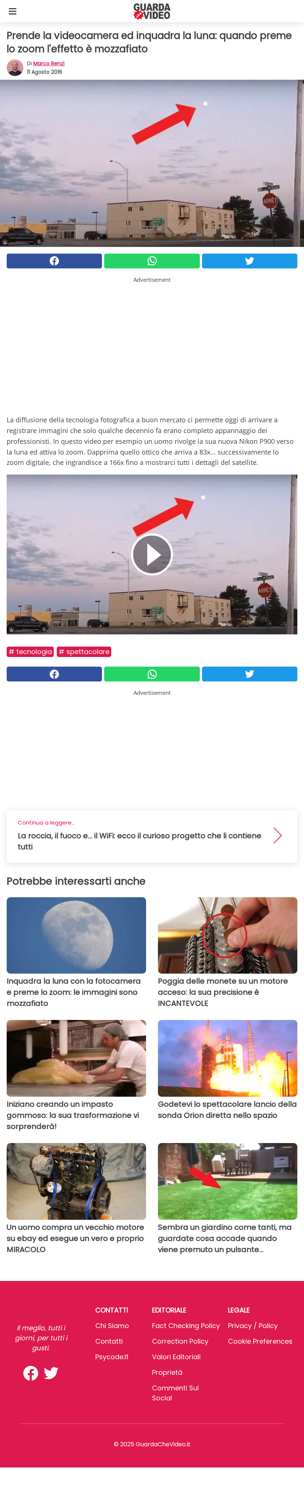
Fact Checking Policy (186, 1325)
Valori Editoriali (176, 1356)
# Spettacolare (84, 651)
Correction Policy (180, 1341)
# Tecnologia (30, 651)
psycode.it (112, 1356)
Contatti (109, 1341)
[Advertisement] (152, 336)
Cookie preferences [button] (260, 1341)
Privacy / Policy (253, 1325)
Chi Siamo (112, 1325)
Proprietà (167, 1372)
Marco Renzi (49, 63)
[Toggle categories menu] (13, 11)
